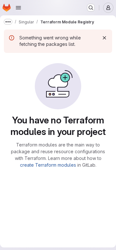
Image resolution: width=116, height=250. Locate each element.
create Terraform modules (48, 165)
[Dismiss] (104, 38)
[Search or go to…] (91, 8)
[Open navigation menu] (18, 8)
